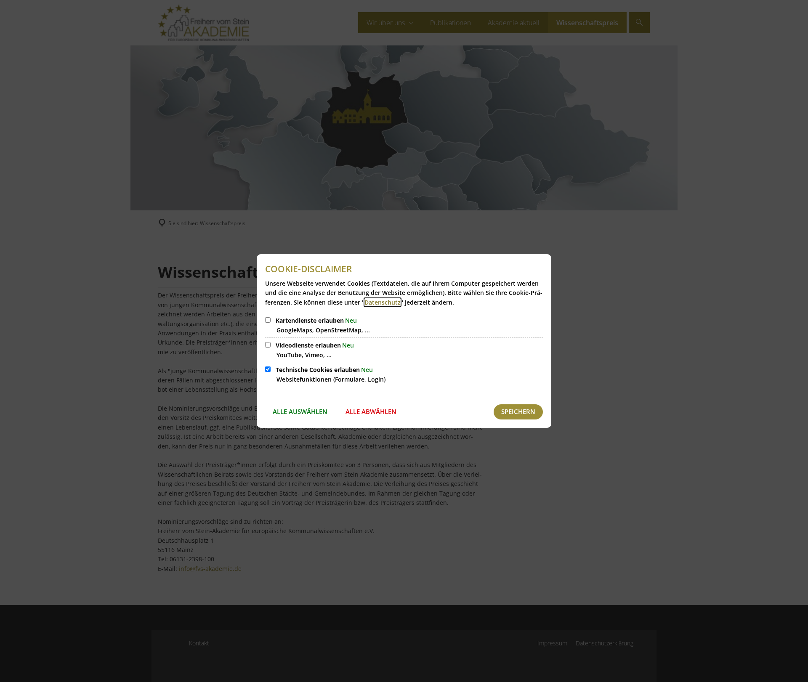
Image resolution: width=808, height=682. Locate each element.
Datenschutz (382, 302)
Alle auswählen (300, 411)
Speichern (518, 411)
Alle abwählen (371, 411)
